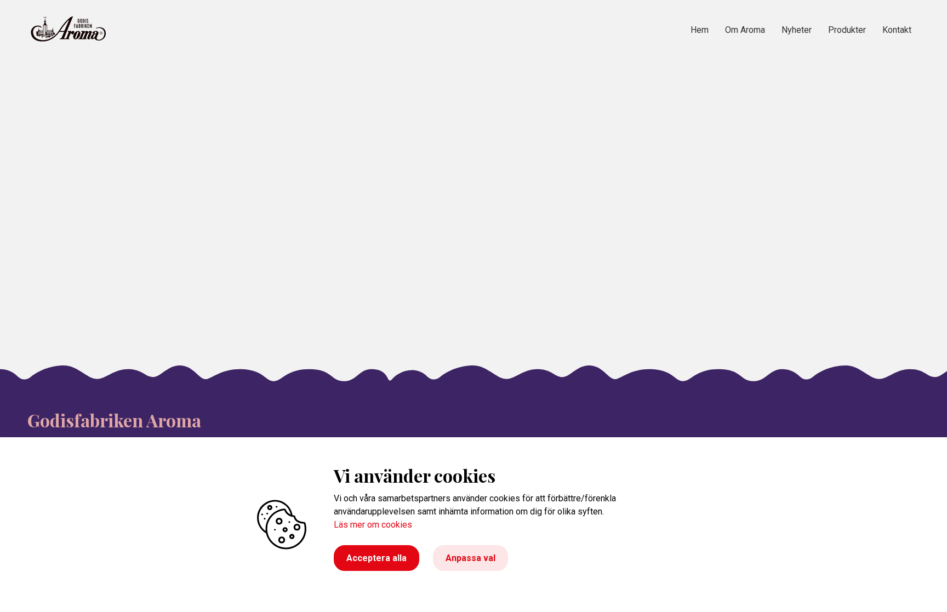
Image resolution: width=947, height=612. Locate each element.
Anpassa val (470, 558)
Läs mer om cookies (373, 524)
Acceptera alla (376, 558)
